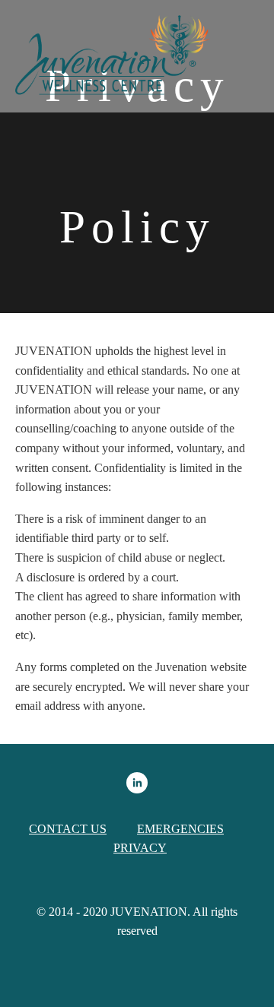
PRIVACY (140, 847)
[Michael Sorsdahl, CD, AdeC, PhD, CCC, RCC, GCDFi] (137, 782)
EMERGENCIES (180, 828)
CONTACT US (68, 828)
